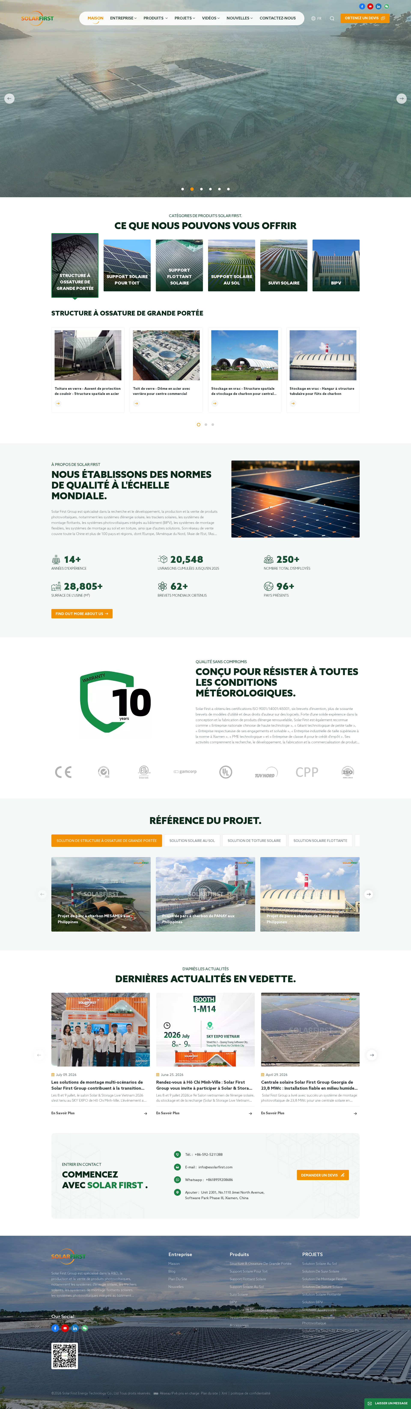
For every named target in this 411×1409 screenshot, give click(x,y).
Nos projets (131, 176)
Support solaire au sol (247, 1287)
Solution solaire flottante (321, 1294)
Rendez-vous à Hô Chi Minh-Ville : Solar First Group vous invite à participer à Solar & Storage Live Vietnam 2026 (205, 1086)
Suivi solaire (239, 1294)
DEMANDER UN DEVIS (320, 1175)
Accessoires (239, 1325)
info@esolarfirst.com (215, 1167)
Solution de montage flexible (324, 1279)
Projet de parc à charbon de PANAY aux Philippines (198, 919)
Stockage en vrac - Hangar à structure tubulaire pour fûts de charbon (322, 391)
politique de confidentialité (250, 1393)
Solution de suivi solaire (320, 1271)
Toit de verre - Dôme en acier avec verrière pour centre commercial (161, 391)
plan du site (177, 1279)
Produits (154, 18)
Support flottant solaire (248, 1279)
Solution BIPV (312, 1302)
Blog (171, 1271)
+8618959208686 (219, 1180)
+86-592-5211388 (209, 1154)
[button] (182, 189)
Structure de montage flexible (253, 1310)
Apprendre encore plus (78, 176)
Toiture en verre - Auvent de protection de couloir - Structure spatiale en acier (88, 391)
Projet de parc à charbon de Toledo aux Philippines (303, 919)
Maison (95, 18)
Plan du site (209, 1393)
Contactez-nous (278, 18)
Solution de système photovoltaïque (318, 1320)
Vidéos (209, 18)
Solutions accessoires (319, 1310)
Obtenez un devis (362, 18)
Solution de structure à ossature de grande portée (330, 1333)
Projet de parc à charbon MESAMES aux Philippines (94, 919)
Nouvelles (238, 18)
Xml (224, 1393)
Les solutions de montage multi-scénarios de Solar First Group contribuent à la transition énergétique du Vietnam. (97, 1086)
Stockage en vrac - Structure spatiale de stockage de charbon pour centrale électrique (243, 392)
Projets (183, 18)
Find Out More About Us (79, 614)
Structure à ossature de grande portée (261, 1263)
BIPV (233, 1302)
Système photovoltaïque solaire (255, 1317)
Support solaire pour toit (249, 1271)
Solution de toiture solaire (322, 1287)
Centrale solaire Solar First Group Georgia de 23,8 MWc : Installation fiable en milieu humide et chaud (307, 1086)
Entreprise (121, 18)
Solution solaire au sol (319, 1263)
